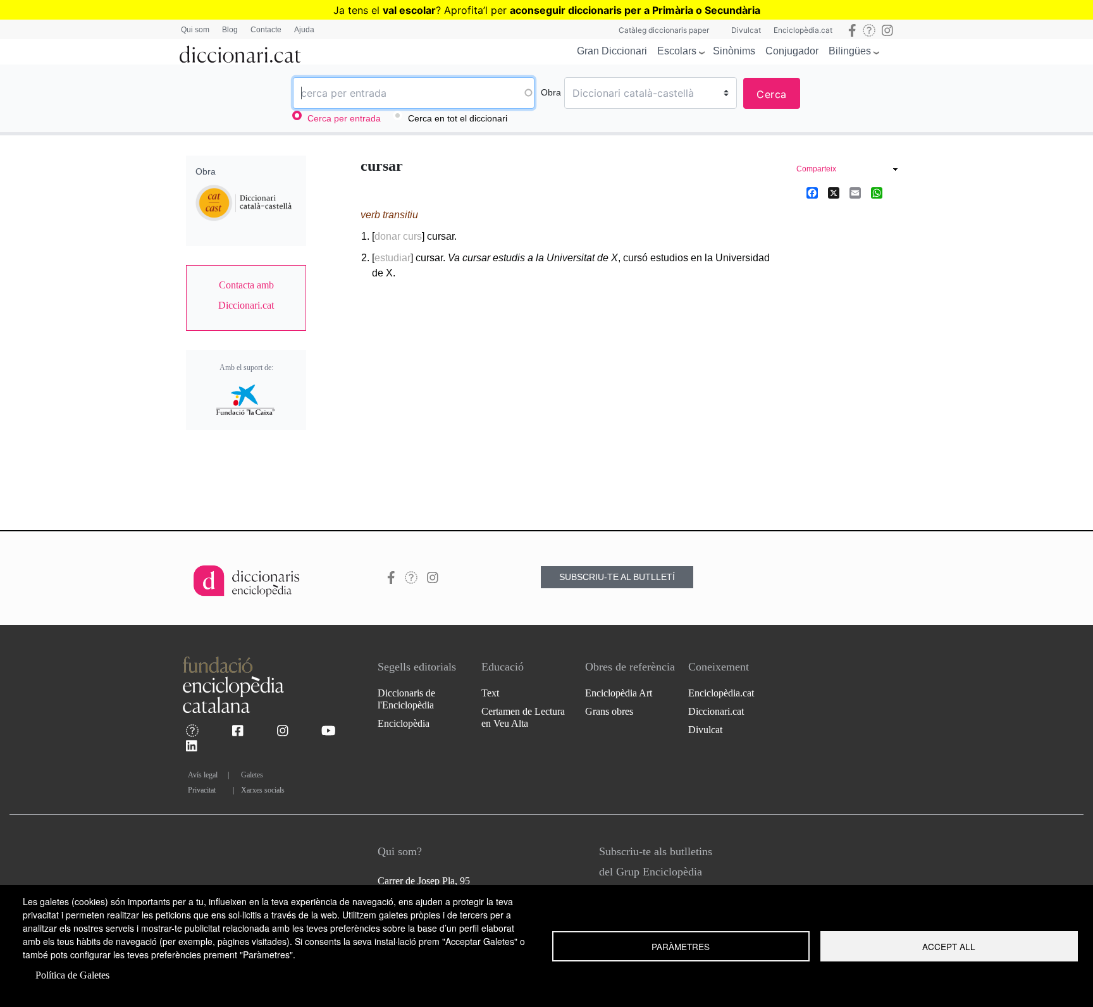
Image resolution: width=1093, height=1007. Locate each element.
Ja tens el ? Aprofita (408, 10)
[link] (246, 295)
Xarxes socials (263, 790)
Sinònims (734, 51)
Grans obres (609, 711)
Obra (551, 92)
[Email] (855, 192)
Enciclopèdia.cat (803, 30)
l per (622, 10)
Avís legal (203, 774)
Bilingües (850, 51)
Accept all (948, 946)
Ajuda (304, 29)
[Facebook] (812, 192)
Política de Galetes (72, 975)
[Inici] (240, 51)
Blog (230, 29)
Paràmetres (680, 946)
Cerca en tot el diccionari (457, 118)
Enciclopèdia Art (618, 693)
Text (490, 693)
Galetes (252, 774)
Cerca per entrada (344, 118)
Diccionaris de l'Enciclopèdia (406, 699)
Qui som (195, 29)
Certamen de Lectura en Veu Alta (523, 717)
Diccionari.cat (716, 711)
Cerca (771, 94)
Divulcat (746, 30)
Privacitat (202, 790)
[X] (833, 192)
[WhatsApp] (876, 192)
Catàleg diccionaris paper (664, 30)
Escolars (676, 51)
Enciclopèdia (403, 723)
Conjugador (791, 51)
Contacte (265, 29)
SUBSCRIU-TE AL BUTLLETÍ (617, 577)
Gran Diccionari (612, 51)
